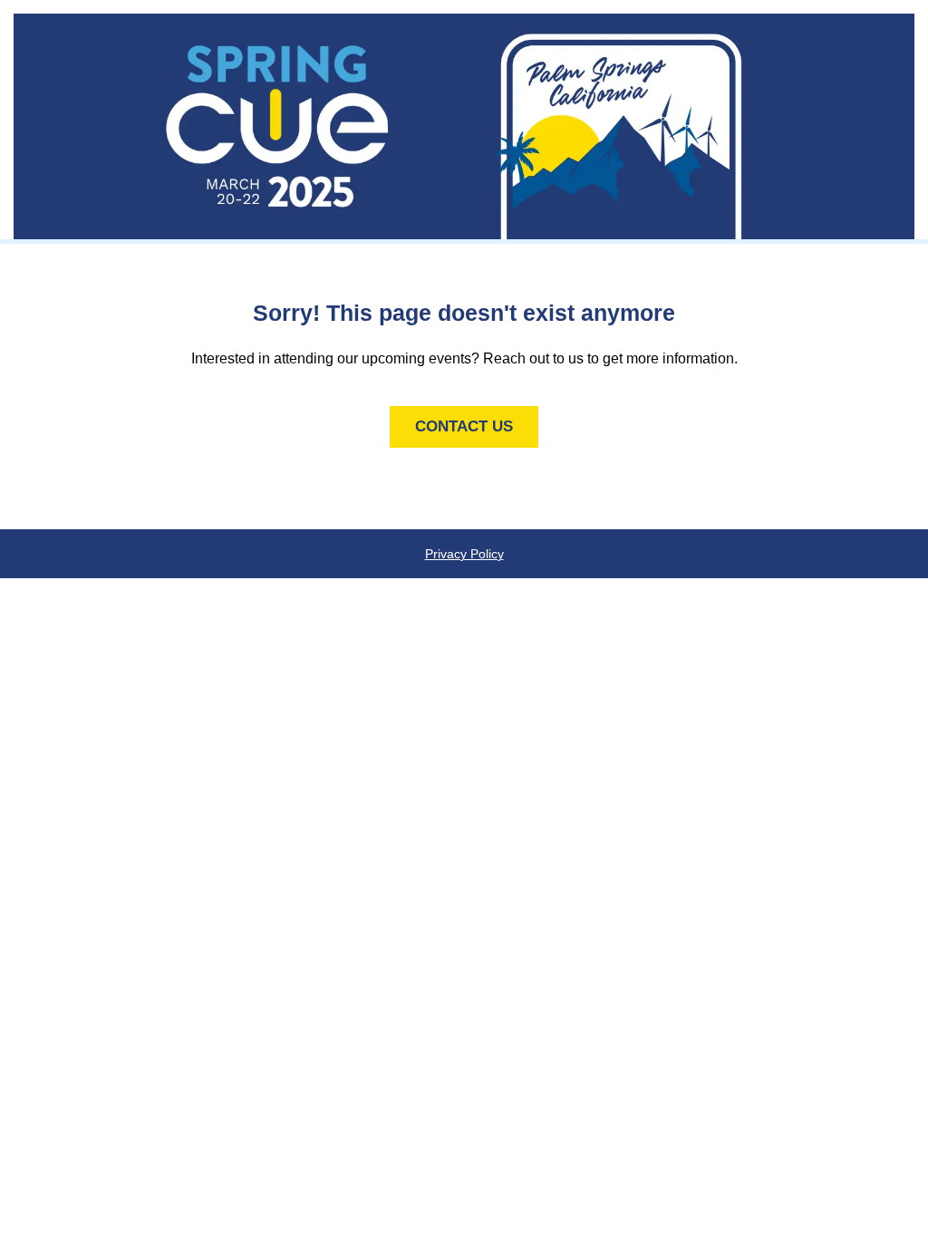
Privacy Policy (464, 553)
